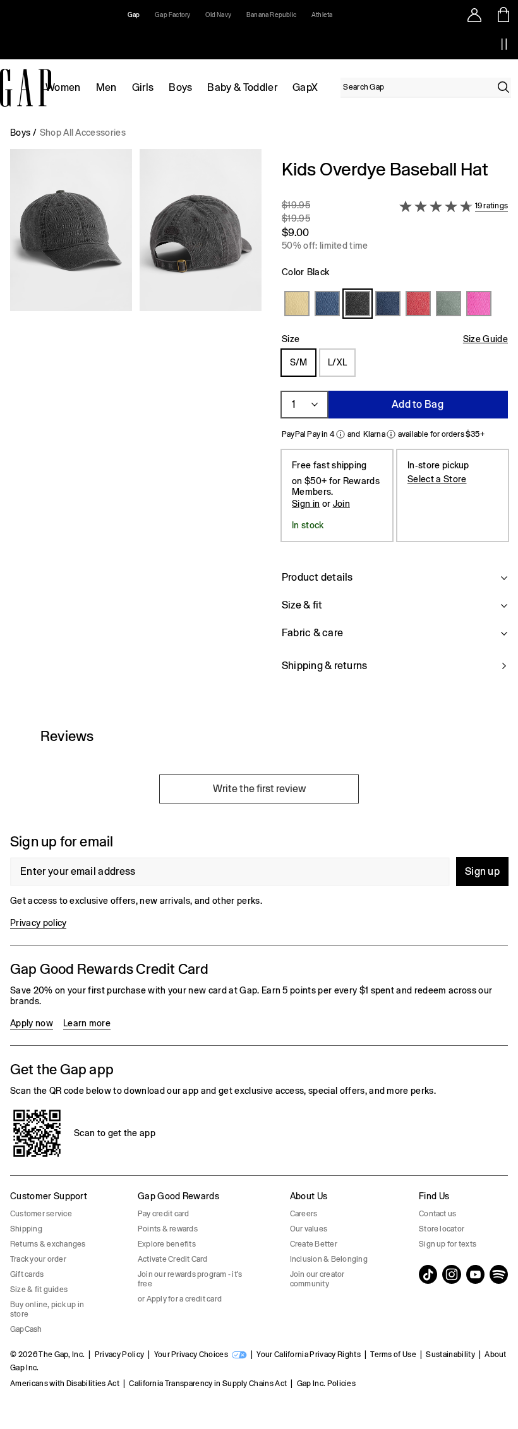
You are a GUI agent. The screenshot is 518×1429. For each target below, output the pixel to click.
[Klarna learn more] (391, 434)
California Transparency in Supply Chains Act (208, 1383)
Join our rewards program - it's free (190, 1279)
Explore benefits (167, 1244)
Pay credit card (164, 1213)
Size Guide (485, 339)
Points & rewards (168, 1228)
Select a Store (436, 479)
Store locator (441, 1228)
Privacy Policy (119, 1354)
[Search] (503, 87)
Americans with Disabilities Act (64, 1383)
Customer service (41, 1213)
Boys (180, 87)
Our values (308, 1228)
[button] (136, 423)
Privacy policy (38, 923)
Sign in (306, 504)
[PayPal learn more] (340, 434)
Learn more (87, 1023)
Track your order (38, 1259)
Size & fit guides (39, 1289)
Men (106, 87)
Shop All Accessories (83, 132)
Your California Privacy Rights (308, 1354)
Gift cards (27, 1274)
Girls (143, 87)
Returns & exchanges (48, 1244)
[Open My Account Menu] (474, 14)
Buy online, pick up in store (47, 1309)
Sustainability (450, 1354)
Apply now (31, 1023)
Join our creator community (317, 1279)
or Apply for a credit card (180, 1299)
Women (63, 87)
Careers (304, 1213)
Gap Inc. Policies (326, 1383)
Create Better (313, 1244)
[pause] (504, 44)
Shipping (26, 1228)
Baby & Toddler (242, 87)
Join (341, 504)
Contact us (437, 1213)
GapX (305, 87)
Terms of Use (393, 1354)
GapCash (26, 1329)
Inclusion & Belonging (329, 1259)
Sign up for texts (447, 1244)
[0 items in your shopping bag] (504, 14)
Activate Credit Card (173, 1259)
